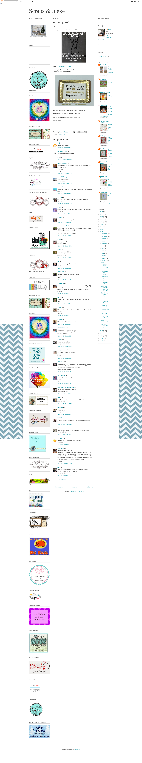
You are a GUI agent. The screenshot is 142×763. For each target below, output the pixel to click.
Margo (59, 207)
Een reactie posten (61, 479)
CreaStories (103, 65)
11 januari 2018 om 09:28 (64, 236)
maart (103, 255)
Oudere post (89, 487)
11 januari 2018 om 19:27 (64, 404)
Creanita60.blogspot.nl (64, 177)
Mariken (60, 217)
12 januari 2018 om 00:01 (64, 444)
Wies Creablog (104, 149)
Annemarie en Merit (63, 226)
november (105, 236)
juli (103, 246)
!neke (109, 29)
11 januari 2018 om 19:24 (64, 394)
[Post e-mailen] (74, 132)
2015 (101, 335)
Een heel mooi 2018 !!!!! (104, 325)
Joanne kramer (62, 187)
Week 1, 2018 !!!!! (104, 321)
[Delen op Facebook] (84, 132)
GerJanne (60, 438)
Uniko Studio (104, 105)
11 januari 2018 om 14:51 (64, 304)
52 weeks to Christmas (65, 66)
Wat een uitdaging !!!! (104, 301)
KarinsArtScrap (62, 151)
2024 (101, 217)
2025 (101, 214)
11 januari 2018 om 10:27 (64, 268)
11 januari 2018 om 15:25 (64, 315)
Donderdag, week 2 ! (104, 306)
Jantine (59, 307)
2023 (101, 219)
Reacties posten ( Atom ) (78, 491)
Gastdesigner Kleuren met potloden (110, 153)
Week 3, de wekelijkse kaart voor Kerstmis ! (104, 288)
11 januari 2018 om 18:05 (64, 346)
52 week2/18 (61, 134)
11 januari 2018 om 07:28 (64, 147)
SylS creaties (61, 375)
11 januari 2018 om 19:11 (64, 371)
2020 (101, 226)
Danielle (60, 417)
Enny (59, 297)
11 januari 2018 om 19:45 (64, 414)
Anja (59, 467)
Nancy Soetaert (62, 163)
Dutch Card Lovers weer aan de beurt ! (104, 316)
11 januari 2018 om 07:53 (64, 173)
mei (103, 251)
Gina (59, 428)
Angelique (60, 361)
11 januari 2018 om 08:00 (64, 183)
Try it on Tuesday (105, 92)
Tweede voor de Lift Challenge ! (104, 295)
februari (104, 258)
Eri (58, 261)
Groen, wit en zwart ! (105, 310)
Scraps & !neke (47, 11)
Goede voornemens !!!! (104, 282)
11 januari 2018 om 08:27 (64, 193)
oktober (104, 238)
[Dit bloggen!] (80, 132)
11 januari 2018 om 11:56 (64, 280)
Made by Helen (104, 136)
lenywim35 (60, 283)
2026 (101, 212)
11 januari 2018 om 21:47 (64, 434)
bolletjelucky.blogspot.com (65, 387)
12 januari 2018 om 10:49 (64, 463)
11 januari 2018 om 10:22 (64, 258)
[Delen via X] (82, 132)
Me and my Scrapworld (103, 177)
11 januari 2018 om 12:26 (64, 293)
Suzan (59, 397)
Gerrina (59, 197)
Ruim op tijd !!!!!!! (104, 277)
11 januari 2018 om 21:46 (64, 424)
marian (59, 339)
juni (103, 248)
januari (104, 260)
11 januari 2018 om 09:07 (64, 214)
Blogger (77, 749)
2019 (101, 229)
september (105, 241)
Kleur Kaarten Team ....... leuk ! (104, 265)
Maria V (59, 319)
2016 (101, 333)
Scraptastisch (61, 350)
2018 (101, 231)
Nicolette (60, 407)
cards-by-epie (61, 327)
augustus (104, 243)
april (103, 253)
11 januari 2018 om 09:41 (64, 246)
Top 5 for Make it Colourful (110, 95)
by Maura (103, 79)
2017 (101, 331)
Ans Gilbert (61, 271)
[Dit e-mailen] (78, 132)
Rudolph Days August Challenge (110, 127)
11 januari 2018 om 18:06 (64, 358)
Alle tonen (110, 203)
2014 (101, 338)
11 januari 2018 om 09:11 (64, 222)
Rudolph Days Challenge (104, 121)
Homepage (74, 487)
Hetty (59, 249)
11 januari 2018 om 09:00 (64, 203)
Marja (59, 239)
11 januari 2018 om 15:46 (64, 324)
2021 (101, 224)
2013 (101, 340)
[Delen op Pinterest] (86, 132)
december (105, 233)
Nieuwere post (58, 487)
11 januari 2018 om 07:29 (64, 159)
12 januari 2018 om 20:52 (64, 475)
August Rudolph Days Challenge (110, 140)
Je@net (59, 143)
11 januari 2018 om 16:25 (64, 336)
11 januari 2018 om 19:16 (64, 383)
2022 (101, 221)
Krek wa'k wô (104, 192)
